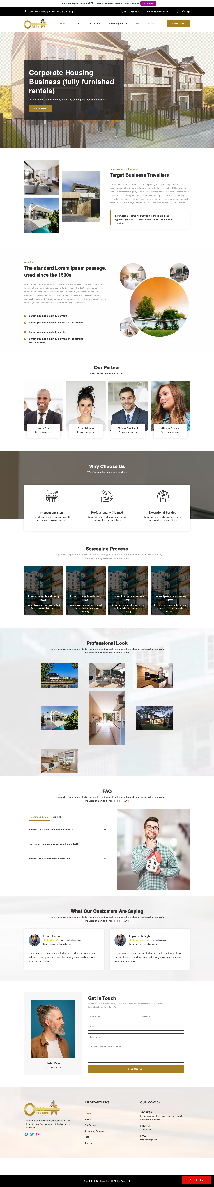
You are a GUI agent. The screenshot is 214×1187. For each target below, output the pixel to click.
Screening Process (94, 1131)
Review (88, 1143)
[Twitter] (188, 11)
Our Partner (90, 1125)
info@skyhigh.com (159, 11)
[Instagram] (178, 11)
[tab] (39, 817)
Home (87, 1113)
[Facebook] (183, 11)
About (87, 1119)
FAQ (86, 1137)
